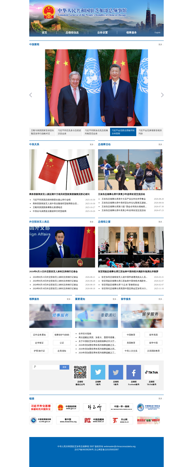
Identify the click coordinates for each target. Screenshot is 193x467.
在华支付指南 (85, 333)
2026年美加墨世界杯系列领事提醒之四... (97, 349)
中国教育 (131, 335)
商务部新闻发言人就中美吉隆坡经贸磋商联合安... (56, 203)
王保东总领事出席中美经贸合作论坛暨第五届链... (124, 203)
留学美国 (153, 335)
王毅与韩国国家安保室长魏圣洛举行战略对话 (42, 132)
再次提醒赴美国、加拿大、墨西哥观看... (97, 337)
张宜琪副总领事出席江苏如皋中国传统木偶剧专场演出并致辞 (128, 271)
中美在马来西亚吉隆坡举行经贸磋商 (49, 211)
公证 (62, 343)
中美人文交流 (131, 351)
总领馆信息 (72, 32)
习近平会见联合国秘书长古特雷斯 (123, 132)
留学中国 (153, 343)
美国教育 (131, 343)
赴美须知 (62, 351)
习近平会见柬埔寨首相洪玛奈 (150, 132)
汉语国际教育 (153, 351)
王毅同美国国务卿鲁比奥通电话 (47, 207)
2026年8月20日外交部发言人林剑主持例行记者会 (55, 281)
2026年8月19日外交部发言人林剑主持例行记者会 (55, 285)
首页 (44, 32)
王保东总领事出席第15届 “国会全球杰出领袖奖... (124, 206)
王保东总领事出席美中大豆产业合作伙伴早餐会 (124, 199)
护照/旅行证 (39, 351)
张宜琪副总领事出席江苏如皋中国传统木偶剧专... (124, 281)
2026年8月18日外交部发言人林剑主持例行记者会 (55, 288)
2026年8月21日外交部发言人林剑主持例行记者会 (53, 271)
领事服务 (131, 32)
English (157, 33)
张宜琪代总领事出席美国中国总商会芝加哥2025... (124, 288)
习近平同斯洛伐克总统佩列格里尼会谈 (96, 132)
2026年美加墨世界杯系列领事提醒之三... (97, 353)
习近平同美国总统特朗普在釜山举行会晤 (52, 200)
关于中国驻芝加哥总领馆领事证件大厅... (97, 341)
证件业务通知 (39, 335)
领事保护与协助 (61, 335)
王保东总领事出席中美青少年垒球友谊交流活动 (124, 210)
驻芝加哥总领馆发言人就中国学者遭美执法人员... (124, 277)
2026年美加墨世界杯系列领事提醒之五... (97, 345)
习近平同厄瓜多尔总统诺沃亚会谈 (69, 132)
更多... (161, 45)
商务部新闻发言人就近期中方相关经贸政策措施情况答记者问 (59, 194)
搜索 (64, 367)
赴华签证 (39, 343)
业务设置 (102, 32)
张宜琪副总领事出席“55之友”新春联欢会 (120, 285)
